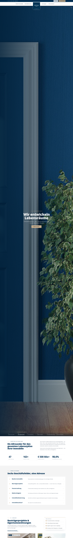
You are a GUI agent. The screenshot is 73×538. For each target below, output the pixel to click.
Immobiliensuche (28, 3)
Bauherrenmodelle (19, 3)
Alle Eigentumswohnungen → (12, 530)
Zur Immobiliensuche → (36, 226)
